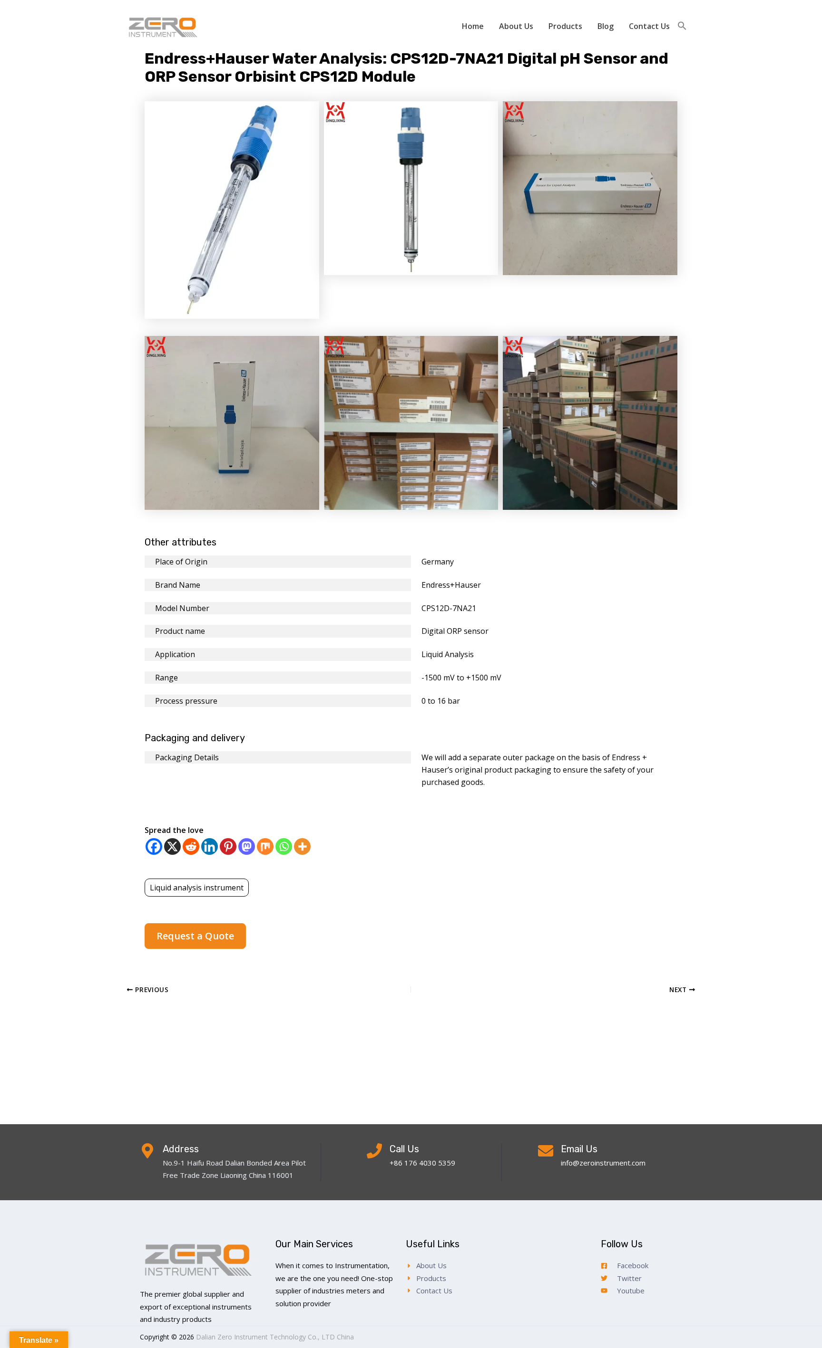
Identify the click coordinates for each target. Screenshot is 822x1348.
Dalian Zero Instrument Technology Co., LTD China (275, 1336)
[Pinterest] (228, 846)
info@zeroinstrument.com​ (603, 1162)
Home (473, 26)
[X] (172, 846)
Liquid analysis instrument (197, 887)
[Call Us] (374, 1150)
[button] (682, 26)
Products (565, 26)
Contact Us (649, 26)
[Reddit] (191, 846)
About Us (516, 26)
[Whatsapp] (283, 846)
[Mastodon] (246, 846)
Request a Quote (195, 935)
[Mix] (265, 846)
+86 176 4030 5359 (422, 1162)
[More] (302, 846)
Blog (605, 26)
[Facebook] (154, 846)
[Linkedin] (209, 846)
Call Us (404, 1149)
